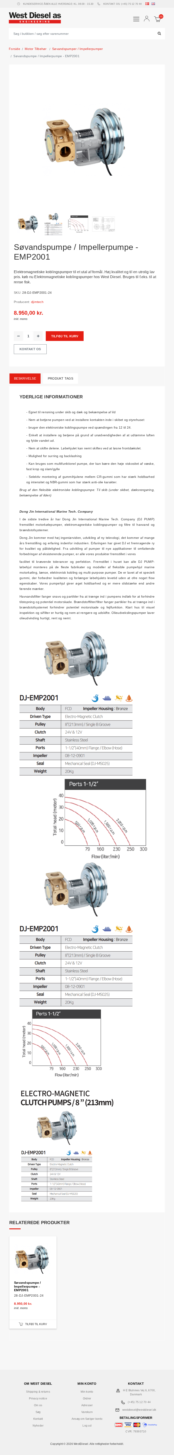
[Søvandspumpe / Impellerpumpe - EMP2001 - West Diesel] (28, 224)
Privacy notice (38, 1398)
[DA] (148, 4)
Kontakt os (30, 349)
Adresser (87, 1405)
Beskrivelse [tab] (25, 378)
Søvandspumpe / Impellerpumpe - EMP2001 (27, 1286)
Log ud (87, 1425)
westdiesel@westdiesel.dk (139, 1409)
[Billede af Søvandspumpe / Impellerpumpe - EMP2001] (78, 224)
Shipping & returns (38, 1391)
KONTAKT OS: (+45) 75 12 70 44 (122, 3)
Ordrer (87, 1398)
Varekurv (87, 1412)
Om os (38, 1405)
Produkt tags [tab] (60, 378)
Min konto (87, 1391)
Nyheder (38, 1425)
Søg (38, 1412)
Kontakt (38, 1418)
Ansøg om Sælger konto (87, 1418)
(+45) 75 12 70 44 (139, 1402)
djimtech (37, 302)
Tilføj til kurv (64, 336)
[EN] (154, 4)
